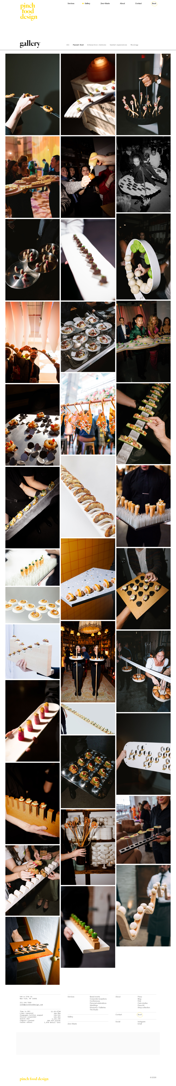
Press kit (141, 1005)
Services (71, 3)
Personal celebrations (98, 1003)
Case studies (143, 1003)
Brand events (95, 996)
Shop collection (144, 1007)
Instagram (141, 1021)
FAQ (139, 1001)
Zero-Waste (105, 3)
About (122, 3)
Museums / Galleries (98, 1007)
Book (154, 3)
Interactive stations (96, 45)
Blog (139, 999)
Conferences (95, 1001)
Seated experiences (118, 45)
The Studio (94, 1009)
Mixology (134, 45)
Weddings (94, 1005)
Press (140, 996)
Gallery (87, 3)
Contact (138, 3)
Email (140, 1024)
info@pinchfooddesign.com (31, 1004)
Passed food (78, 45)
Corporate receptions (98, 999)
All (67, 45)
